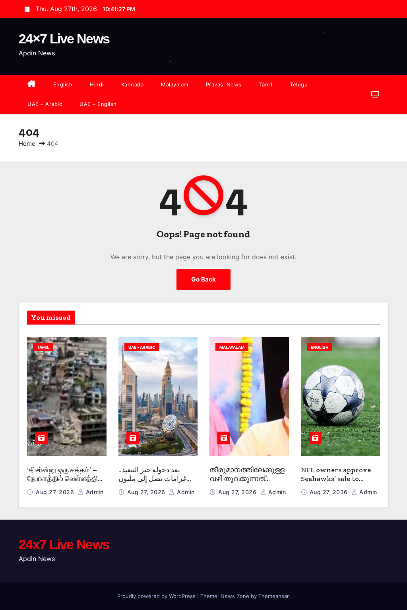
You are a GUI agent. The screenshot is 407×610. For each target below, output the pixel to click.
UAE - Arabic (141, 347)
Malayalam (174, 84)
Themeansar (273, 596)
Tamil (266, 84)
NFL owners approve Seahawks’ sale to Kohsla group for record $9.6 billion (336, 483)
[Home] (32, 84)
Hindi (97, 84)
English (63, 84)
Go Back (203, 279)
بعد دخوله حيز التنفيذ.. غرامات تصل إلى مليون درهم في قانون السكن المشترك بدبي (152, 483)
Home (27, 143)
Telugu (299, 84)
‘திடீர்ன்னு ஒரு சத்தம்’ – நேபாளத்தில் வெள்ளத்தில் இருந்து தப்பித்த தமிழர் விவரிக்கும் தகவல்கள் (65, 483)
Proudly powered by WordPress (157, 596)
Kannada (132, 84)
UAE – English (98, 104)
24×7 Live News (64, 38)
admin (93, 492)
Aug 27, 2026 (56, 492)
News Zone (235, 596)
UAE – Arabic (44, 104)
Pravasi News (224, 84)
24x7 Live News (64, 544)
